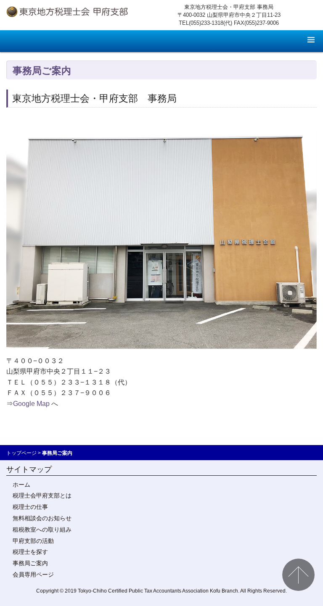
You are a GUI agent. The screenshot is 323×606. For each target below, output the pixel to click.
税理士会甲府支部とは (42, 495)
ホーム (21, 484)
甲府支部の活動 (33, 540)
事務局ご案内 (30, 563)
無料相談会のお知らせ (42, 518)
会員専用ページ (33, 574)
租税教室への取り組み (42, 529)
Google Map (31, 403)
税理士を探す (30, 551)
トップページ (21, 453)
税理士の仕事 (30, 506)
